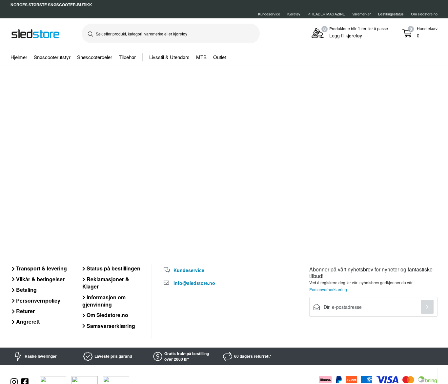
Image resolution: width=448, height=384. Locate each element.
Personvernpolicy (37, 300)
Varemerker (361, 13)
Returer (25, 311)
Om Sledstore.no (106, 315)
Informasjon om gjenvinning (104, 300)
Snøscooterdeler (94, 56)
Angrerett (27, 321)
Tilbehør (127, 56)
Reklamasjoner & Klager (105, 282)
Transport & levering (41, 268)
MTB (201, 56)
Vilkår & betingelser (40, 279)
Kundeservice (269, 13)
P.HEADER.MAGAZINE (326, 13)
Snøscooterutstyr (52, 56)
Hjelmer (18, 56)
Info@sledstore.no (194, 283)
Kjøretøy (293, 13)
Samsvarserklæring (110, 326)
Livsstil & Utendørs (169, 56)
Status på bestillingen (112, 268)
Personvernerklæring (328, 289)
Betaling (26, 289)
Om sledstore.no (424, 13)
